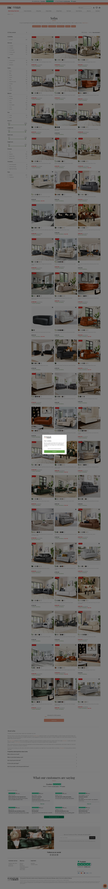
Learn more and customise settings (54, 448)
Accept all (54, 451)
